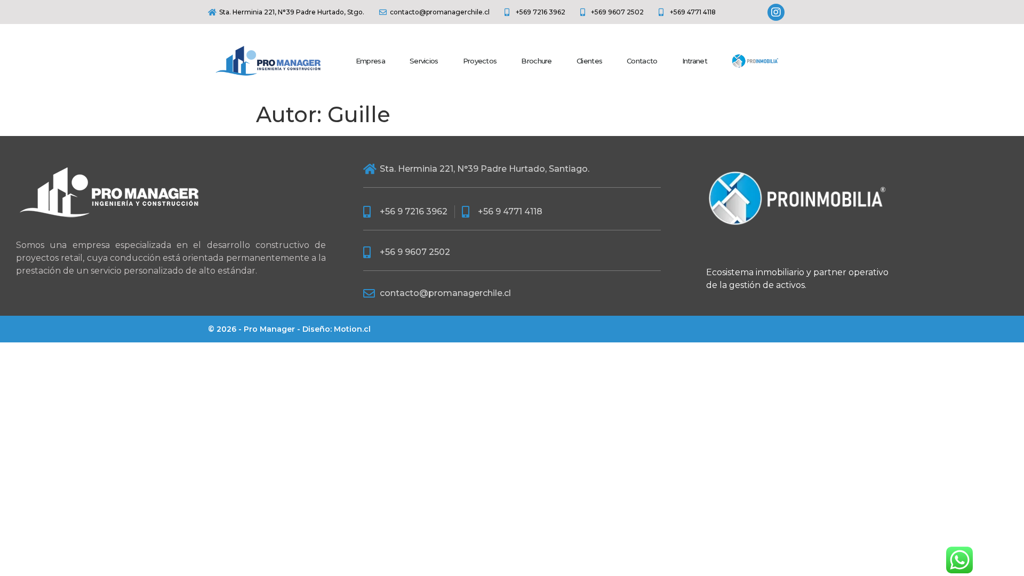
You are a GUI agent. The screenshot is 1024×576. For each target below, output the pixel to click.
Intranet (694, 61)
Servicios (424, 61)
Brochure (536, 61)
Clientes (589, 61)
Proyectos (480, 61)
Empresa (370, 61)
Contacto (642, 61)
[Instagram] (776, 12)
